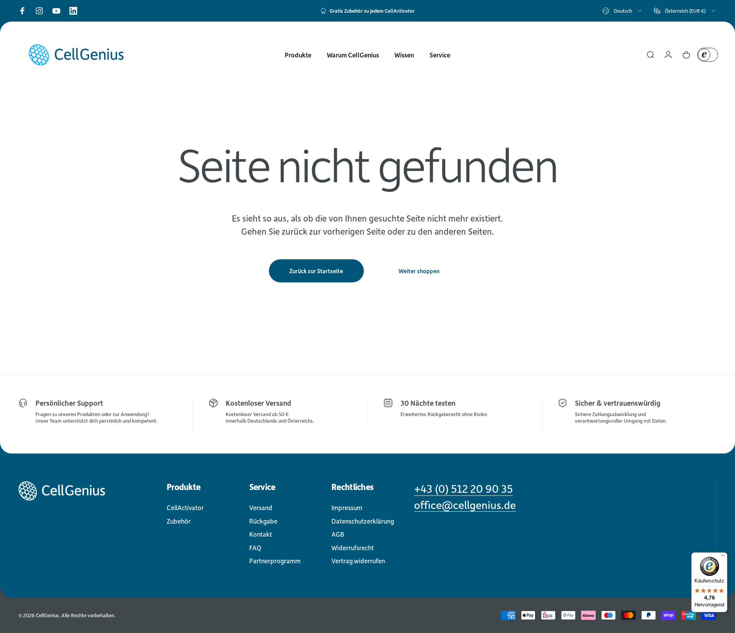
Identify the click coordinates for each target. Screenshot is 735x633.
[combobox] (622, 11)
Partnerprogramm (275, 560)
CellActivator (185, 507)
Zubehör (179, 521)
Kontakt (260, 534)
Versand (260, 507)
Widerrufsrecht (352, 547)
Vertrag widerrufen (358, 560)
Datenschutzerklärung (362, 521)
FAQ (255, 547)
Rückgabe (263, 521)
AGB (337, 534)
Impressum (346, 507)
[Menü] (722, 557)
